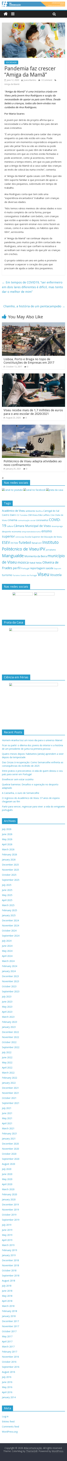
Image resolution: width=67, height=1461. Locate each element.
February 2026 (9, 854)
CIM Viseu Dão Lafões (39, 515)
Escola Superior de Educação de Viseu (43, 536)
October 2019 (9, 1214)
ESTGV (14, 542)
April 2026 (7, 844)
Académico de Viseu (13, 511)
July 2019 (6, 1224)
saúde (49, 568)
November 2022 (10, 1037)
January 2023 (9, 1026)
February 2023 (9, 1021)
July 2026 (6, 829)
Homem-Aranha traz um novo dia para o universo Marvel (32, 740)
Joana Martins (30, 80)
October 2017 (9, 1331)
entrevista (19, 537)
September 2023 (10, 991)
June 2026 (7, 834)
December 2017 (10, 1321)
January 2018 (9, 1316)
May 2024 (7, 950)
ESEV (6, 542)
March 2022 (8, 1072)
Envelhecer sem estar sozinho (18, 779)
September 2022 (10, 1047)
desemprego (57, 526)
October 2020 (9, 1153)
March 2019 (8, 1245)
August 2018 (8, 1280)
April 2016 (7, 1392)
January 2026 (9, 859)
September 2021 (10, 1103)
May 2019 (7, 1234)
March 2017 (8, 1346)
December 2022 (10, 1032)
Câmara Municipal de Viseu (32, 526)
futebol (25, 542)
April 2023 (7, 1011)
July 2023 (6, 996)
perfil (16, 568)
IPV (42, 549)
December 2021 (10, 1087)
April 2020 (7, 1184)
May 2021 (7, 1118)
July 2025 (6, 884)
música (23, 562)
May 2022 (7, 1062)
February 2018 (9, 1311)
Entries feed (8, 1421)
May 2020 (7, 1179)
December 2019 (10, 1204)
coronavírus (42, 520)
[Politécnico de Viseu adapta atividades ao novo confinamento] (33, 426)
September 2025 (10, 879)
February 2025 (9, 910)
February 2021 (9, 1133)
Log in (5, 1416)
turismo (7, 575)
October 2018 (9, 1270)
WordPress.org (10, 1431)
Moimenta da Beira (35, 556)
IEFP (40, 543)
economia (16, 531)
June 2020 (7, 1174)
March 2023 (8, 1016)
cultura (10, 526)
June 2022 (7, 1057)
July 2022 (6, 1052)
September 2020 (10, 1158)
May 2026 (7, 839)
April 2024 (7, 955)
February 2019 (9, 1250)
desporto (6, 531)
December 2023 (10, 976)
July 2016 (6, 1377)
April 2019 (7, 1240)
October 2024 (9, 930)
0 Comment (46, 80)
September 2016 (10, 1366)
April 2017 (7, 1341)
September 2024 (10, 935)
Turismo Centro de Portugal (25, 575)
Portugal (25, 568)
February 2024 (9, 966)
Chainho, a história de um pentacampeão (34, 306)
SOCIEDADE (11, 62)
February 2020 (9, 1194)
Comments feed (10, 1426)
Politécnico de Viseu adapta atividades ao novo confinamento (33, 463)
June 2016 (7, 1382)
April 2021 (7, 1123)
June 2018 (7, 1290)
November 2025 (10, 869)
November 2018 (10, 1265)
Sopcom (57, 568)
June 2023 (7, 1001)
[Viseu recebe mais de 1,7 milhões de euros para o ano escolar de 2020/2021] (33, 375)
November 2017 (10, 1326)
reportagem (37, 568)
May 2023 (7, 1006)
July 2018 (6, 1285)
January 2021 (9, 1138)
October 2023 (9, 986)
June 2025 (7, 890)
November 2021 (10, 1092)
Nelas (39, 562)
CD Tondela (21, 515)
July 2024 (6, 940)
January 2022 (9, 1082)
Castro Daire (9, 514)
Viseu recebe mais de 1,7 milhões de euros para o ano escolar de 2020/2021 (33, 412)
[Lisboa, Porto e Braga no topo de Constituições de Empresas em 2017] (33, 324)
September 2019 (10, 1219)
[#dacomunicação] (5, 14)
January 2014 (9, 1397)
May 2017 (7, 1336)
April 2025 (7, 900)
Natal (32, 562)
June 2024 (7, 945)
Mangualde (13, 556)
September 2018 (10, 1275)
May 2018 (7, 1295)
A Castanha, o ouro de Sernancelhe (20, 792)
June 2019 (7, 1229)
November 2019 (10, 1209)
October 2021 (9, 1098)
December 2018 (10, 1260)
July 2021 (6, 1108)
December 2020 (10, 1143)
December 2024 (10, 920)
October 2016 (9, 1361)
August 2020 (8, 1163)
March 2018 (8, 1306)
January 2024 (9, 971)
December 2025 (10, 864)
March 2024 (8, 961)
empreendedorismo (31, 531)
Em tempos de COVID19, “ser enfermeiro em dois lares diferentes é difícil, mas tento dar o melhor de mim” (32, 287)
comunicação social (26, 520)
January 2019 (9, 1255)
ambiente (30, 510)
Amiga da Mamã (11, 84)
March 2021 (8, 1128)
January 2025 (9, 915)
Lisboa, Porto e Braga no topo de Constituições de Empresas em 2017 (29, 361)
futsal (35, 542)
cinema (12, 520)
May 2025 (7, 895)
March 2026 (8, 849)
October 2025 (9, 874)
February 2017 (9, 1351)
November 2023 (10, 981)
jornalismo (51, 549)
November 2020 (10, 1148)
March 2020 (8, 1189)
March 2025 (8, 905)
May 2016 (7, 1387)
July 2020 (6, 1169)
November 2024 (10, 925)
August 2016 (8, 1371)
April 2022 (7, 1067)
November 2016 (10, 1356)
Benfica (39, 511)
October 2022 (9, 1042)
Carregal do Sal (51, 510)
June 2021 (7, 1113)
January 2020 (9, 1199)
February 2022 (9, 1077)
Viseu (43, 574)
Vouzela (56, 575)
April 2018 (7, 1300)
